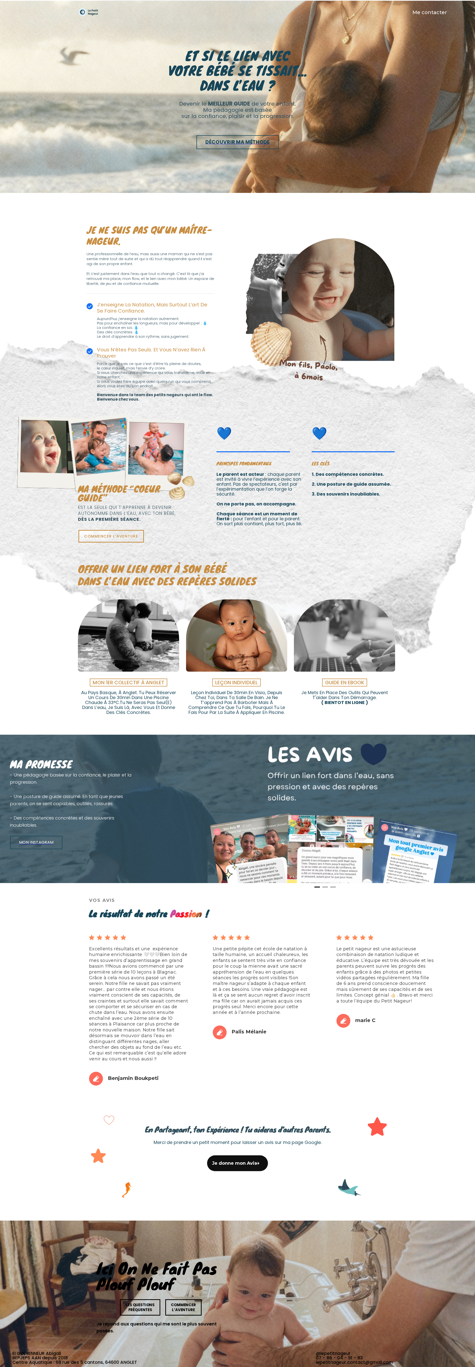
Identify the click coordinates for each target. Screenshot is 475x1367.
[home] (88, 12)
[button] (313, 1010)
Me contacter (429, 12)
